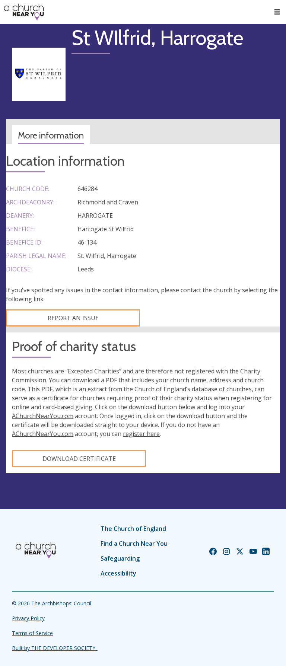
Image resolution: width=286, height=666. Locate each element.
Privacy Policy (28, 618)
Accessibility (118, 573)
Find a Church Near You (134, 543)
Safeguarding (120, 558)
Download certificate (79, 459)
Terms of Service (32, 633)
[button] (277, 12)
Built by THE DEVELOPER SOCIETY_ (55, 647)
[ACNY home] (24, 12)
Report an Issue (73, 318)
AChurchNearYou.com (42, 416)
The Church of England (133, 529)
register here (141, 434)
